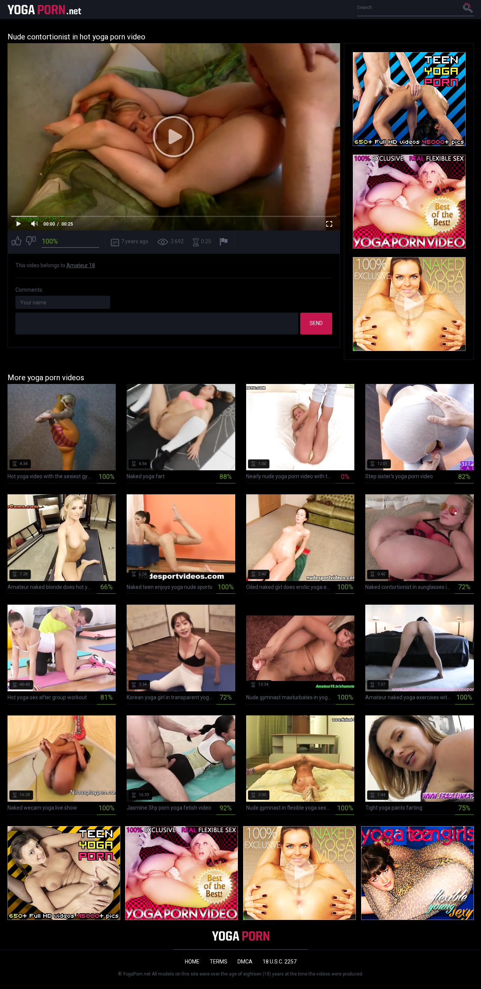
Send (316, 323)
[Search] (468, 7)
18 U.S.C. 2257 (279, 962)
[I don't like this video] (31, 242)
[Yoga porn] (45, 9)
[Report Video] (224, 242)
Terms (218, 962)
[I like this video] (16, 242)
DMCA (245, 962)
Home (192, 962)
